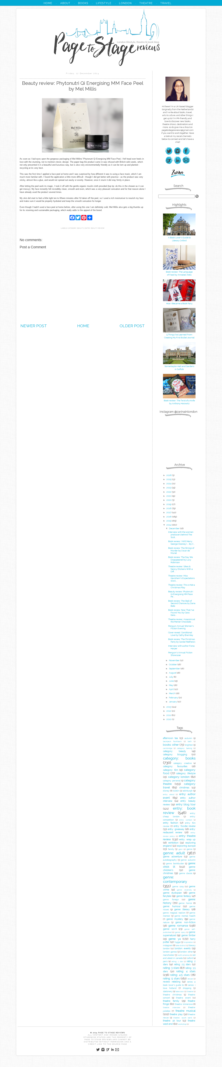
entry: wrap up (187, 839)
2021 (169, 496)
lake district (181, 945)
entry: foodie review (185, 826)
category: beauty (76, 228)
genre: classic (185, 873)
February (173, 697)
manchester (168, 955)
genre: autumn (188, 860)
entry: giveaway (176, 829)
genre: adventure (172, 856)
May (171, 685)
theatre (190, 991)
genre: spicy (180, 932)
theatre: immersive (184, 1004)
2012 (169, 711)
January (173, 701)
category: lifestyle (186, 773)
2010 (169, 719)
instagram (167, 945)
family (171, 849)
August (172, 673)
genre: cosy (178, 886)
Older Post (132, 325)
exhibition (173, 842)
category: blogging (175, 754)
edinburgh (188, 791)
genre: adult (174, 853)
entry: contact (185, 820)
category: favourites (175, 766)
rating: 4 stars (186, 971)
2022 (169, 492)
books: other (171, 744)
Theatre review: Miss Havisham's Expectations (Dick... (181, 578)
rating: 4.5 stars (180, 974)
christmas (184, 787)
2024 (169, 483)
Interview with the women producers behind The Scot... (180, 534)
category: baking (184, 748)
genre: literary (182, 909)
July (171, 677)
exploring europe (186, 845)
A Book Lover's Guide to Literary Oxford (179, 239)
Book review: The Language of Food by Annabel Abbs (179, 273)
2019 (169, 504)
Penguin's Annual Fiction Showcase (180, 653)
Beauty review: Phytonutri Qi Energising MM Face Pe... (180, 594)
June (171, 681)
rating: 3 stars (171, 967)
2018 (169, 508)
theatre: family (171, 1001)
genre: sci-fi (170, 929)
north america (184, 955)
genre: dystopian (172, 892)
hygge (177, 942)
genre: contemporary (175, 879)
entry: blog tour (186, 804)
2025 (169, 479)
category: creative (183, 763)
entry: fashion (170, 822)
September (174, 668)
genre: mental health (185, 916)
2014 (169, 525)
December (174, 528)
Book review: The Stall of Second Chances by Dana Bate (181, 603)
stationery (167, 991)
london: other (186, 952)
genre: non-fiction (185, 922)
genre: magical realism (174, 913)
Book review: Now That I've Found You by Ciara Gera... (181, 612)
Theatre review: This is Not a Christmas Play (181, 586)
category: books (179, 758)
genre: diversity (184, 890)
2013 (169, 707)
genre (189, 849)
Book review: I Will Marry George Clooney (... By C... (181, 542)
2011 (168, 715)
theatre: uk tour (172, 1020)
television (180, 991)
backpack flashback (172, 741)
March (172, 693)
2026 (169, 475)
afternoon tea (170, 738)
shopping (187, 988)
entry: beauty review (94, 228)
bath (190, 741)
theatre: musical (186, 1010)
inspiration (188, 942)
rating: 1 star (177, 961)
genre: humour (172, 906)
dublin (176, 791)
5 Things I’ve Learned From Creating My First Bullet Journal (179, 336)
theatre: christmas (172, 994)
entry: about (168, 794)
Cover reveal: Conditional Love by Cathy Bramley (180, 633)
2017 (169, 512)
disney (166, 791)
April (171, 689)
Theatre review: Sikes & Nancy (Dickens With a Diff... (180, 569)
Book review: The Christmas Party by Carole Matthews (181, 640)
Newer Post (33, 325)
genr (181, 849)
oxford (190, 958)
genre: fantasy (183, 896)
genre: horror (185, 903)
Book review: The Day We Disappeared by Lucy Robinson (180, 559)
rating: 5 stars (171, 978)
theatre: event (183, 998)
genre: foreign (171, 899)
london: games (170, 952)
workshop (182, 1024)
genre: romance (178, 925)
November (174, 660)
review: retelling (171, 981)
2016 (169, 516)
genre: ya (175, 938)
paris (165, 961)
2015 (169, 521)
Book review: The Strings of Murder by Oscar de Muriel (181, 550)
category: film (170, 770)
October (173, 664)
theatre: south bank (182, 1018)
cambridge (167, 748)
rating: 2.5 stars (182, 964)
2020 (169, 500)
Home (83, 325)
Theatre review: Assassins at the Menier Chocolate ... (181, 620)
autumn (188, 738)
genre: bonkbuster (175, 863)
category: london (179, 776)
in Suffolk (179, 369)
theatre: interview (171, 1007)
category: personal (172, 780)
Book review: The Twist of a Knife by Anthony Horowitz (179, 402)
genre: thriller (188, 935)
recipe (190, 979)
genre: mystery (174, 919)
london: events (183, 948)
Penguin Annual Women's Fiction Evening (181, 627)
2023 (169, 487)
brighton (189, 745)
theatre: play (176, 1014)
